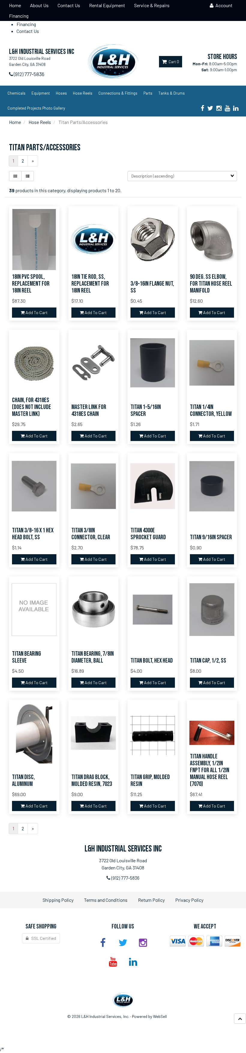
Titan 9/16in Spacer (211, 537)
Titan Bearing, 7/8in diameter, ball (92, 657)
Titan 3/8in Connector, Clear (90, 534)
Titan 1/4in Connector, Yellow (211, 410)
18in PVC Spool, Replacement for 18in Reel (31, 283)
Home (15, 122)
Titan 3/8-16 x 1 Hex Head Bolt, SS (32, 534)
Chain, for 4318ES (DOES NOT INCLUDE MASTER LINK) (31, 407)
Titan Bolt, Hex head (151, 660)
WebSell (160, 1016)
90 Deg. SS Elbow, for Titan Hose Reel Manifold (211, 283)
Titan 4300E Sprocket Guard (148, 534)
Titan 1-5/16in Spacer (145, 410)
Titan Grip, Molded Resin (150, 780)
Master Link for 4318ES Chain (88, 410)
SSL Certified (42, 938)
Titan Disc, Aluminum (23, 780)
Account (223, 5)
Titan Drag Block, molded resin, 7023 (91, 780)
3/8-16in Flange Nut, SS (152, 287)
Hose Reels (39, 122)
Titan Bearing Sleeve (26, 657)
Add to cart (36, 312)
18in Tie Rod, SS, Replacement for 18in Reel (90, 283)
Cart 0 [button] (173, 61)
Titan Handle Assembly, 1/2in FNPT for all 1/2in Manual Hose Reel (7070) (209, 770)
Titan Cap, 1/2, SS (208, 660)
